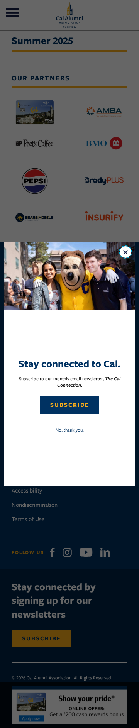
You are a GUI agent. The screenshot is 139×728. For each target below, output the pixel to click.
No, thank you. (70, 430)
